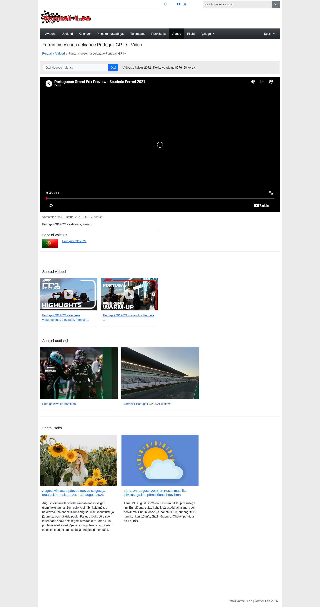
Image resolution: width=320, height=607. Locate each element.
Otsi (276, 4)
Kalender (85, 33)
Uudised (67, 33)
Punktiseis (158, 33)
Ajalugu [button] (206, 33)
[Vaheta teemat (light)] (167, 4)
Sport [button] (268, 33)
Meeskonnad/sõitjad (110, 33)
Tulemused (137, 33)
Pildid (191, 33)
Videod (176, 33)
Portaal (47, 53)
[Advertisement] (190, 17)
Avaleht (50, 33)
